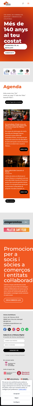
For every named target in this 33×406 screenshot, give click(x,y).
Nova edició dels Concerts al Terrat (14, 171)
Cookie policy (22, 389)
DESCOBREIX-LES (13, 300)
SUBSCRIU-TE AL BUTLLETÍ (12, 47)
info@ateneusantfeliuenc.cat (12, 323)
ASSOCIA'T (9, 53)
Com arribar (7, 325)
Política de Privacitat (19, 355)
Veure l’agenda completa (14, 102)
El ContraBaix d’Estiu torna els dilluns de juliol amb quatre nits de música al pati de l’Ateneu (16, 125)
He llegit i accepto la (15, 355)
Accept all (16, 393)
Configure (16, 402)
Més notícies (10, 201)
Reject (16, 398)
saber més (23, 149)
